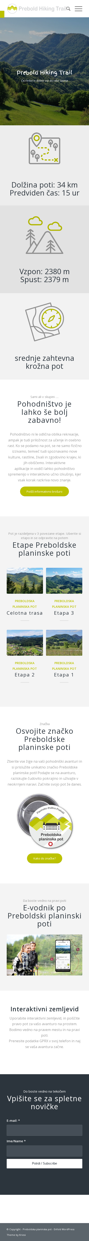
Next (85, 66)
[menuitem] (66, 8)
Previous (4, 66)
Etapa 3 (64, 612)
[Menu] (76, 8)
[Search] (66, 8)
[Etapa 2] (25, 643)
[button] (2, 14)
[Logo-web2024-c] (37, 8)
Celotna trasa (25, 612)
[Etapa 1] (64, 643)
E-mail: (13, 1120)
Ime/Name (16, 1141)
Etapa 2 (25, 674)
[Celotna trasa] (25, 581)
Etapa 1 (64, 674)
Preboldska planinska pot (37, 1229)
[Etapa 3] (64, 581)
